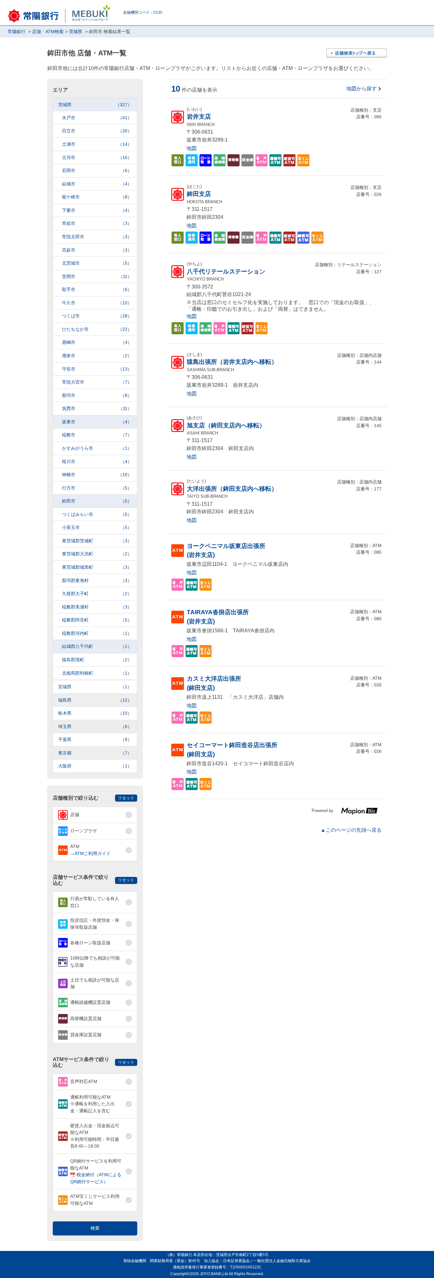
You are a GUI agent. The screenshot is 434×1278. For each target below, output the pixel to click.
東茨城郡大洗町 (97, 553)
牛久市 (97, 302)
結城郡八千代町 (97, 646)
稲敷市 (97, 434)
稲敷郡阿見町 (97, 619)
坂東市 (97, 421)
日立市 (97, 130)
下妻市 (97, 210)
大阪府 (95, 765)
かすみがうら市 (97, 448)
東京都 (95, 752)
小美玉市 (97, 527)
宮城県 (95, 686)
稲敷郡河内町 (97, 633)
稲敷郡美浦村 (97, 606)
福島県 (95, 700)
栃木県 (95, 713)
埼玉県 (95, 726)
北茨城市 (97, 263)
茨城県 (95, 104)
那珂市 (97, 395)
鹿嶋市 (97, 342)
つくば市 (97, 315)
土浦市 (97, 144)
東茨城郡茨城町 (97, 540)
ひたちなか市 (97, 329)
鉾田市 (97, 501)
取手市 (97, 289)
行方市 (97, 487)
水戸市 (97, 117)
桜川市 (97, 461)
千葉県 (95, 739)
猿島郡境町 (97, 659)
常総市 (97, 223)
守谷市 (97, 369)
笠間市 (97, 276)
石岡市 (97, 170)
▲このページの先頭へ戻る (351, 830)
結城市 (97, 183)
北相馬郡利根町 (97, 673)
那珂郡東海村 (97, 580)
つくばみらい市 (97, 514)
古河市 (97, 157)
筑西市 (97, 408)
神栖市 (97, 474)
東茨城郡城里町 (97, 567)
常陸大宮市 (97, 382)
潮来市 (97, 355)
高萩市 (97, 250)
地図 (191, 148)
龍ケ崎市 (97, 196)
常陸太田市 (97, 236)
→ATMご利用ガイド (90, 853)
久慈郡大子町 (97, 593)
